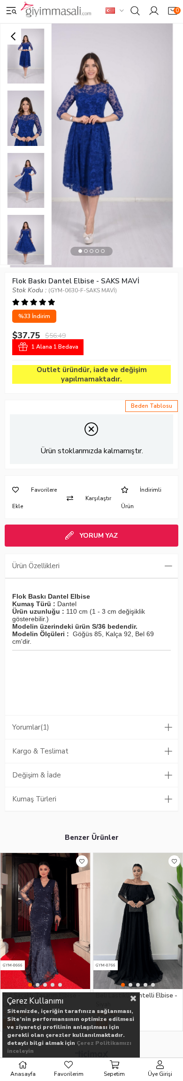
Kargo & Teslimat (40, 751)
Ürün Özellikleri (36, 566)
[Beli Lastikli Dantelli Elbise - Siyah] (138, 921)
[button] (80, 251)
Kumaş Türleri (34, 799)
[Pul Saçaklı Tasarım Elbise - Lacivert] (45, 921)
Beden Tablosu (151, 406)
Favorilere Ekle (82, 861)
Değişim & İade (36, 775)
